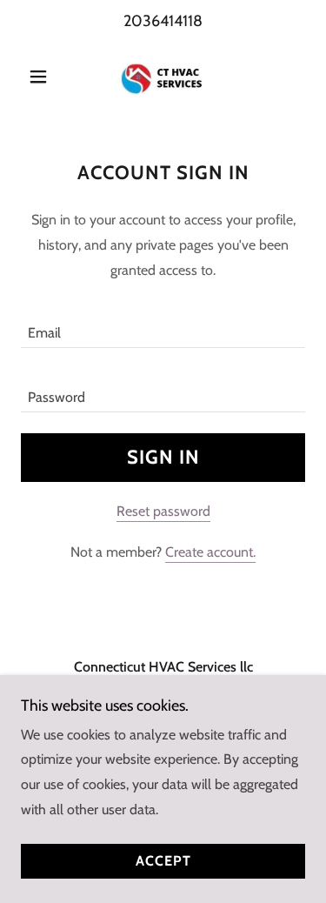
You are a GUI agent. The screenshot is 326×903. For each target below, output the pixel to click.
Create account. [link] (210, 552)
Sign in (163, 457)
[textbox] (163, 326)
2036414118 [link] (163, 20)
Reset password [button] (163, 511)
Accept (163, 861)
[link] (162, 76)
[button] (42, 76)
